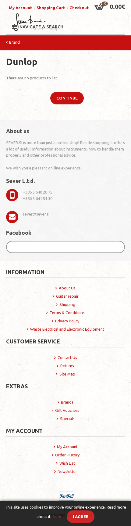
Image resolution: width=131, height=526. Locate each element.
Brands (67, 402)
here (57, 516)
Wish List (67, 463)
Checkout (79, 7)
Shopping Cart (51, 7)
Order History (67, 455)
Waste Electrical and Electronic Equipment (67, 329)
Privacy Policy (67, 321)
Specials (67, 418)
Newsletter (67, 471)
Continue (67, 98)
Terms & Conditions (67, 312)
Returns (67, 366)
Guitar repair (67, 296)
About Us (67, 288)
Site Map (67, 374)
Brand (14, 42)
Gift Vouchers (67, 410)
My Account (20, 7)
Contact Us (67, 357)
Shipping (67, 304)
